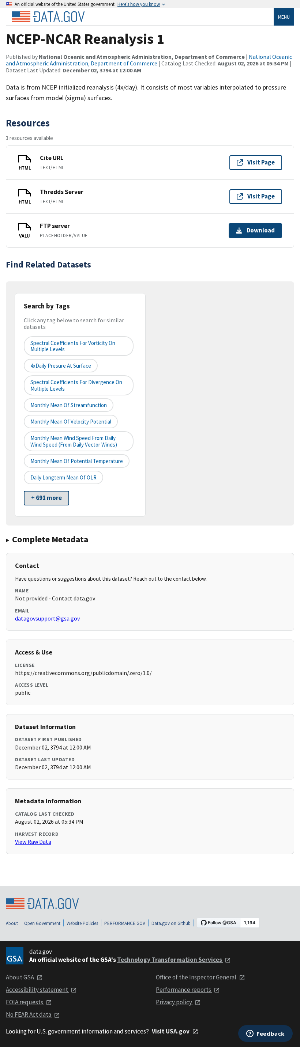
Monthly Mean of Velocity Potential (70, 421)
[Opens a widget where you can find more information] (265, 1034)
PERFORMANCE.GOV (124, 923)
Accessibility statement (37, 990)
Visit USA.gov (171, 1031)
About (12, 923)
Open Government (42, 923)
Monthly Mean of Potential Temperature (76, 461)
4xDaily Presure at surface (60, 365)
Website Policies (82, 923)
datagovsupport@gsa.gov (47, 618)
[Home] (48, 17)
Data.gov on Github (171, 923)
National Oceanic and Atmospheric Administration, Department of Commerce (149, 60)
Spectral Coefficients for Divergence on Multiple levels (76, 385)
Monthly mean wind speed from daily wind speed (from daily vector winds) (73, 441)
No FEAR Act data (29, 1014)
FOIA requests (25, 1002)
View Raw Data (33, 841)
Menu (284, 17)
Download (261, 230)
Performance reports (184, 990)
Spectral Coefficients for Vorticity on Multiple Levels (72, 346)
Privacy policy (174, 1002)
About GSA (20, 977)
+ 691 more (46, 498)
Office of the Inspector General (196, 977)
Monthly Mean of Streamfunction (68, 405)
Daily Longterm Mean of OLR (63, 477)
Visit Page (261, 162)
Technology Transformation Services (170, 960)
